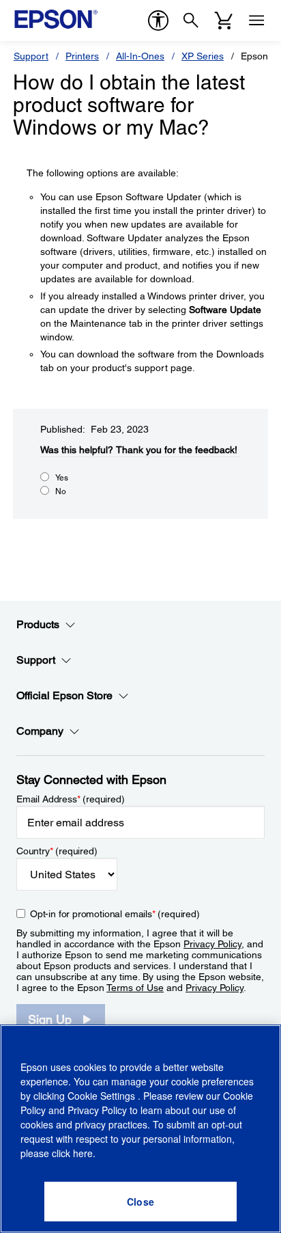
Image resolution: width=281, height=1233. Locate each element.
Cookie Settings (103, 1095)
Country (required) (57, 850)
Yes (61, 478)
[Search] (191, 20)
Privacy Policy (212, 943)
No (60, 491)
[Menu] (256, 20)
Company (39, 730)
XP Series (202, 56)
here (83, 1153)
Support (31, 56)
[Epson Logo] (56, 19)
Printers (82, 56)
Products (37, 624)
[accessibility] (158, 20)
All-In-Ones (140, 56)
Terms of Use (135, 987)
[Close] (140, 1201)
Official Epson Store (64, 695)
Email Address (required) (70, 799)
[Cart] (224, 20)
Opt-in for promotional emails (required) (115, 913)
